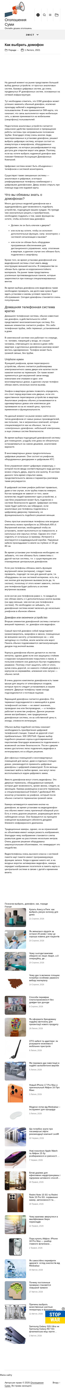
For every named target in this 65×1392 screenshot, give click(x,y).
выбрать (19, 903)
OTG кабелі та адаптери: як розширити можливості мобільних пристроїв (43, 1044)
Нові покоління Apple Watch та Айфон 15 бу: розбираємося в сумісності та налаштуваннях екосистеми (44, 1154)
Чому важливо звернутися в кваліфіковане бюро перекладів (43, 1219)
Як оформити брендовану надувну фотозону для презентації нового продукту (43, 1022)
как (37, 903)
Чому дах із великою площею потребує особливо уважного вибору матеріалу (44, 978)
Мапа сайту (6, 1375)
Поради (12, 50)
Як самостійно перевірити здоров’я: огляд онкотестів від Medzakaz (44, 1263)
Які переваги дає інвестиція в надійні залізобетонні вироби (44, 1064)
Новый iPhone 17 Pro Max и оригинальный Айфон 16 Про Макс (44, 1087)
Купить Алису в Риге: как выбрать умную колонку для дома (43, 912)
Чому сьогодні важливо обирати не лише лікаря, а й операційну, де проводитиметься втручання (44, 957)
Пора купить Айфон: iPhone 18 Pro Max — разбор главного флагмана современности (43, 1242)
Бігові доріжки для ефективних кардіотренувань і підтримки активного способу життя (44, 1176)
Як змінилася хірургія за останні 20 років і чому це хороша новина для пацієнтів (44, 934)
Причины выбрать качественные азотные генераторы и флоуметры (42, 1307)
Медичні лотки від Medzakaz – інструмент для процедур (44, 1108)
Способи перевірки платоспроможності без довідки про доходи (41, 1000)
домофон (30, 903)
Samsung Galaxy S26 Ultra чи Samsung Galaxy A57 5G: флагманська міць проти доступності (44, 1330)
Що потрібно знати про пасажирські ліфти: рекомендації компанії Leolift (44, 1131)
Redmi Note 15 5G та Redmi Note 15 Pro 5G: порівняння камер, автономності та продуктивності (43, 1198)
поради (44, 903)
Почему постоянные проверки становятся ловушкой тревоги (40, 1285)
